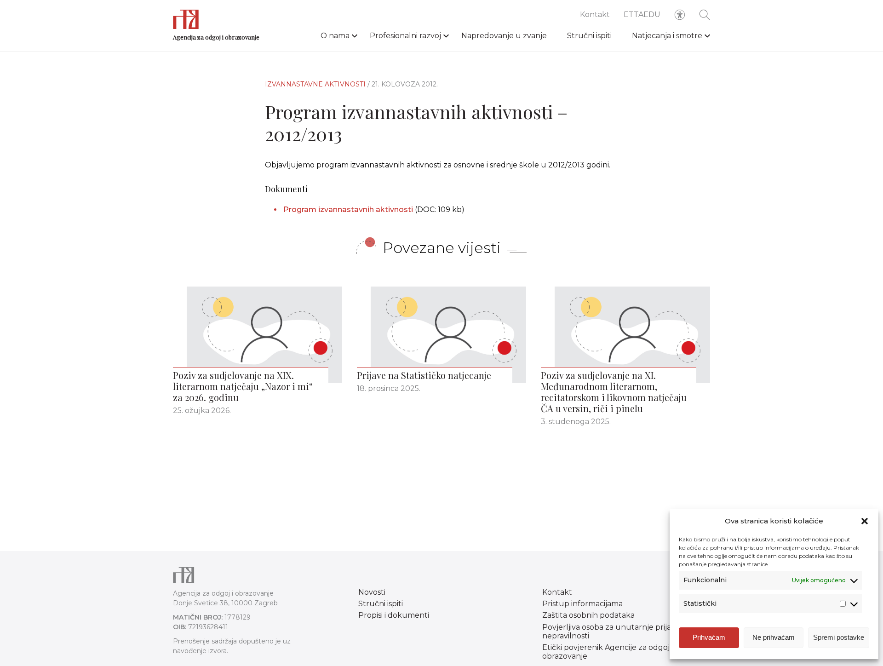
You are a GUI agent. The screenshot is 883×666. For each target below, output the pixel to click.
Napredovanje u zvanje (504, 35)
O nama (335, 35)
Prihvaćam (709, 637)
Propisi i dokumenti (393, 615)
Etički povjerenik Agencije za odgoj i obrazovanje (607, 651)
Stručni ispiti (589, 35)
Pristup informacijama (582, 603)
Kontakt (595, 14)
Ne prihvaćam (773, 637)
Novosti (371, 592)
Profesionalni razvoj (405, 35)
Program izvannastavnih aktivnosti (349, 209)
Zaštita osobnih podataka (588, 615)
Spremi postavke (838, 637)
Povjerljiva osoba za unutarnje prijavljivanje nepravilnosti (621, 631)
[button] (864, 521)
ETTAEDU (642, 14)
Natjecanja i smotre (667, 35)
